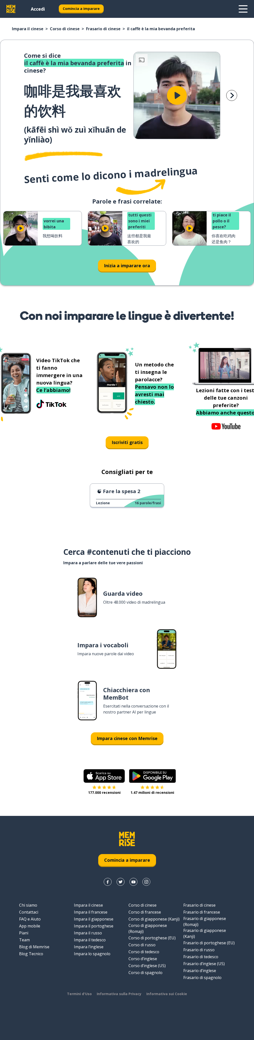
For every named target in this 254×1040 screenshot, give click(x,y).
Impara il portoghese (93, 926)
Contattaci (28, 912)
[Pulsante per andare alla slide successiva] (231, 95)
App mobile (29, 926)
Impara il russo (88, 933)
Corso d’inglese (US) (147, 965)
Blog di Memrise (34, 947)
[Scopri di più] (243, 9)
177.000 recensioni (104, 792)
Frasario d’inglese (199, 970)
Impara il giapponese (93, 919)
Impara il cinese (27, 28)
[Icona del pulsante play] (177, 95)
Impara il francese (90, 912)
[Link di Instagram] (146, 882)
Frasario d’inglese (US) (204, 963)
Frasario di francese (201, 912)
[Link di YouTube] (133, 882)
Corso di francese (144, 912)
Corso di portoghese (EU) (152, 938)
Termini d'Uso (79, 993)
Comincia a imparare (81, 8)
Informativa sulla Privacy (119, 993)
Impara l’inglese (88, 947)
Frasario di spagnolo (202, 977)
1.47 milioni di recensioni (152, 792)
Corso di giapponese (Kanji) (154, 919)
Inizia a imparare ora (127, 265)
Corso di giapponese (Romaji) (147, 928)
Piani (23, 933)
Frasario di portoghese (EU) (209, 943)
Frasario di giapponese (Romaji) (204, 921)
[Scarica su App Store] (104, 776)
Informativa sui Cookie (166, 993)
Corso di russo (142, 945)
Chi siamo (28, 905)
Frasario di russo (199, 949)
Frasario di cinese (103, 28)
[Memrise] (11, 9)
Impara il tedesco (90, 940)
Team (24, 940)
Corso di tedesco (143, 951)
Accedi (38, 9)
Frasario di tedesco (200, 956)
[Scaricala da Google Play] (152, 776)
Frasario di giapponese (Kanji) (204, 933)
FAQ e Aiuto (30, 919)
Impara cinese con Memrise (127, 738)
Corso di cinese (65, 28)
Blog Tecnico (31, 953)
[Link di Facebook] (108, 882)
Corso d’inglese (142, 958)
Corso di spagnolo (145, 972)
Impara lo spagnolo (92, 953)
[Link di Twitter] (121, 882)
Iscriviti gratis (127, 442)
